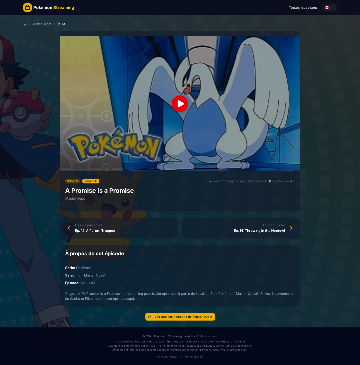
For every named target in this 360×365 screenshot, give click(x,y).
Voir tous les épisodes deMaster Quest (183, 316)
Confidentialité (194, 356)
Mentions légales (167, 356)
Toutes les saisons (303, 7)
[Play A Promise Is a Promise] (180, 103)
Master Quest (41, 24)
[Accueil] (25, 24)
